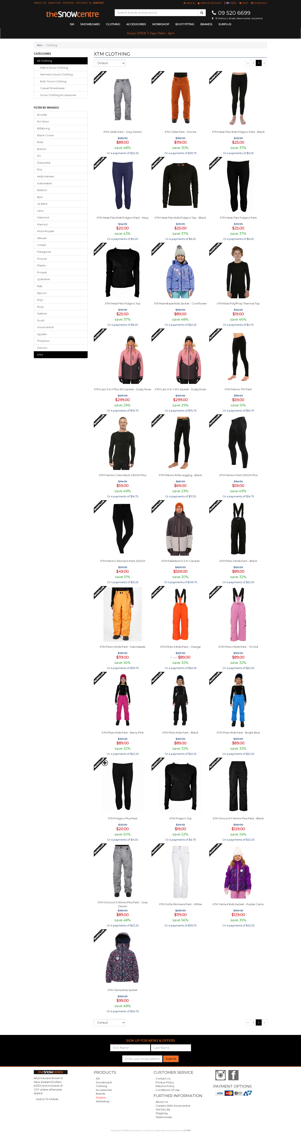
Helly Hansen (45, 176)
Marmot (42, 224)
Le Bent (42, 203)
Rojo (40, 299)
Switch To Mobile (47, 1099)
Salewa (42, 313)
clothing (113, 24)
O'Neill (41, 245)
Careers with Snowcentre (173, 1105)
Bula (40, 142)
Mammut (43, 217)
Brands (206, 24)
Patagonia (44, 251)
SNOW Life (54, 2)
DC (39, 155)
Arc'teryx (43, 121)
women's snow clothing (56, 74)
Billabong (43, 128)
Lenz (40, 210)
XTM (40, 354)
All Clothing (44, 60)
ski (72, 24)
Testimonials (164, 1117)
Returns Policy (165, 1086)
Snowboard (104, 1082)
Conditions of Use (168, 1090)
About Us (40, 2)
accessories (136, 24)
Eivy (39, 169)
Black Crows (45, 135)
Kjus (39, 197)
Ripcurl (41, 293)
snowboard (90, 24)
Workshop (160, 24)
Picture (42, 258)
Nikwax (42, 238)
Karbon (42, 190)
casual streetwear (52, 88)
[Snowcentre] (73, 14)
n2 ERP (186, 1130)
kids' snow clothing (53, 81)
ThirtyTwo (43, 340)
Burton (41, 149)
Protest (42, 272)
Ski (98, 1078)
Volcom (42, 347)
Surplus (224, 24)
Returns (81, 2)
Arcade (42, 114)
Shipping (68, 2)
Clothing (101, 1086)
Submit (171, 1059)
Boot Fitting (184, 24)
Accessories (104, 1090)
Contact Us (163, 1078)
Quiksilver (43, 279)
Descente (43, 162)
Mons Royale (45, 231)
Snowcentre (45, 327)
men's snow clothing (54, 67)
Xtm (39, 45)
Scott (40, 320)
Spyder (42, 334)
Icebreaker (44, 183)
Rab (39, 286)
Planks (41, 265)
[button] (189, 3)
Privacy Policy (165, 1082)
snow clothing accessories (58, 95)
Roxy (40, 306)
